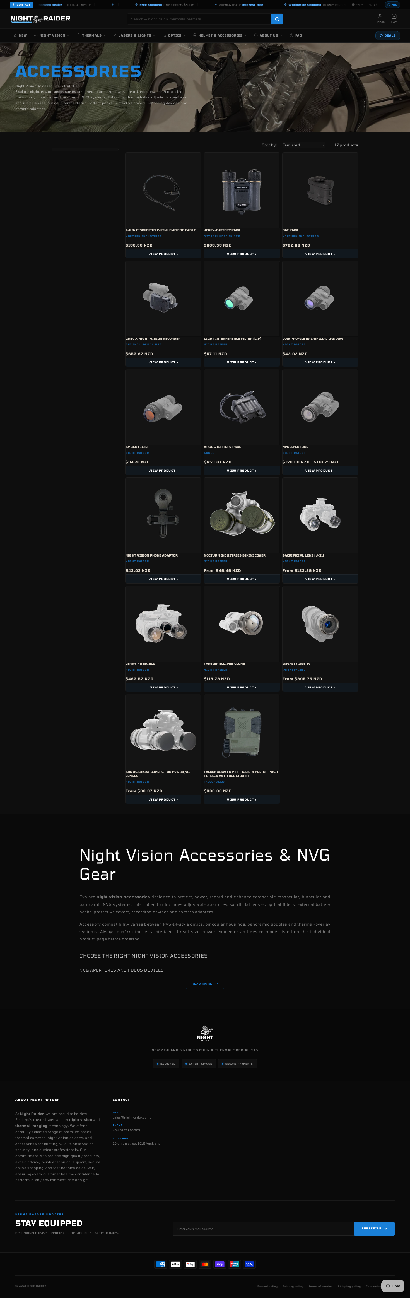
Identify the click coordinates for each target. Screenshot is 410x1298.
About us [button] (269, 35)
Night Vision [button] (52, 35)
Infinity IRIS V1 (297, 663)
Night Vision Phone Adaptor (152, 555)
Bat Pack (290, 230)
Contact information (380, 1286)
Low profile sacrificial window (313, 338)
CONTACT (24, 4)
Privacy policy (293, 1286)
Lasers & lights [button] (135, 35)
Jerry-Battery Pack (222, 230)
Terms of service (321, 1286)
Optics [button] (175, 35)
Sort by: (269, 145)
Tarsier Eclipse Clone (224, 663)
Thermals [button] (92, 35)
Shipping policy (349, 1286)
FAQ (394, 4)
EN (358, 4)
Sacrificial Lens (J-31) (303, 555)
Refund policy (267, 1286)
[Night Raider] (40, 19)
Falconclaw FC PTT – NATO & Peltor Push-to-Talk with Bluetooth (241, 773)
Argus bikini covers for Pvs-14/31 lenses (158, 773)
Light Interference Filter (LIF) (232, 338)
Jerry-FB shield (140, 663)
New (23, 35)
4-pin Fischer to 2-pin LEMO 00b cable (161, 230)
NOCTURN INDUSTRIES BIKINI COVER (235, 555)
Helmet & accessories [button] (221, 35)
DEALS (390, 35)
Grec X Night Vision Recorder (153, 338)
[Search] (277, 19)
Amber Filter (138, 447)
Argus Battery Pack (222, 447)
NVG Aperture (295, 447)
